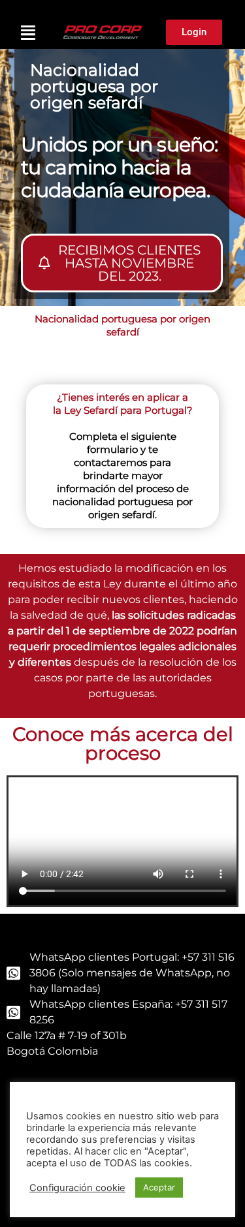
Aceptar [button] (159, 1187)
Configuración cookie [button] (77, 1188)
